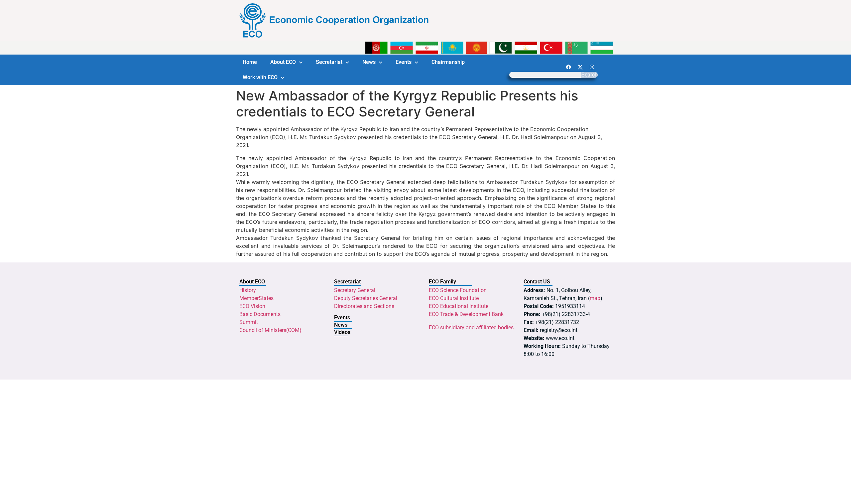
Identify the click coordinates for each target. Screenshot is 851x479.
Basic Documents (260, 314)
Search (589, 75)
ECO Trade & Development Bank (466, 314)
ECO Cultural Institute (454, 298)
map (595, 298)
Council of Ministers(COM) (270, 330)
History (247, 290)
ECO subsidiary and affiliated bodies (471, 327)
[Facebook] (568, 67)
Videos (342, 332)
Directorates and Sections (364, 306)
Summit (248, 322)
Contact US (537, 281)
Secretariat (329, 62)
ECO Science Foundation (458, 290)
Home (250, 62)
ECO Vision (252, 306)
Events (404, 62)
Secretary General (354, 290)
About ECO (283, 62)
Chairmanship (448, 62)
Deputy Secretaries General (365, 298)
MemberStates (256, 298)
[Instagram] (592, 67)
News (369, 62)
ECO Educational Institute (458, 306)
